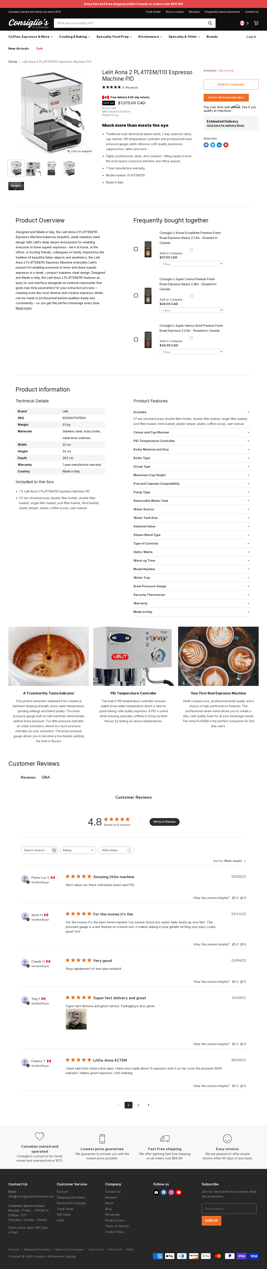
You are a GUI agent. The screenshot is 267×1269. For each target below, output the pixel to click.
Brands (212, 37)
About (109, 1203)
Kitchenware (149, 37)
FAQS (60, 1220)
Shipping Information (71, 1197)
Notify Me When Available (226, 97)
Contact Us (252, 11)
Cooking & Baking (73, 37)
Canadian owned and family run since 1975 (34, 11)
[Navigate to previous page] (118, 1105)
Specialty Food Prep (113, 37)
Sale (39, 48)
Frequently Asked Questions (222, 11)
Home (12, 61)
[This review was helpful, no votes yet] (233, 898)
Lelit (113, 108)
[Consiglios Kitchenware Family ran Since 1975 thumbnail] (16, 186)
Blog (108, 1209)
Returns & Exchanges (71, 1203)
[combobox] (129, 23)
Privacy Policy (115, 1220)
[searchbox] (35, 850)
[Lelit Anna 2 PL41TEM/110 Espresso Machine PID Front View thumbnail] (51, 168)
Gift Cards (64, 1214)
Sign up (211, 1221)
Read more (23, 308)
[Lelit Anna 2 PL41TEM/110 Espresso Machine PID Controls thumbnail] (34, 168)
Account (62, 1191)
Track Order (153, 11)
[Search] (210, 23)
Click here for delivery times (225, 125)
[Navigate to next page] (148, 1105)
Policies (71, 1256)
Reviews (194, 11)
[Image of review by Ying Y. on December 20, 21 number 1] (76, 1019)
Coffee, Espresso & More (29, 37)
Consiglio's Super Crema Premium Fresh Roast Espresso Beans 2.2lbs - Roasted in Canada (188, 284)
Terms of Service (117, 1226)
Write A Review (164, 822)
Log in (251, 37)
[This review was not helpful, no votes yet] (241, 898)
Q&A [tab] (46, 777)
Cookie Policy (114, 1232)
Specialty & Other (183, 37)
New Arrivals (18, 48)
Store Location (175, 11)
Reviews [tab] (28, 777)
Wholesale (112, 1214)
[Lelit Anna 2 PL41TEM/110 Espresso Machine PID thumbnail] (16, 168)
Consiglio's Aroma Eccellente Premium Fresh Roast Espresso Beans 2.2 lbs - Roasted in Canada (190, 238)
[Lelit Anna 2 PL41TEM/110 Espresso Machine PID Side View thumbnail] (69, 168)
